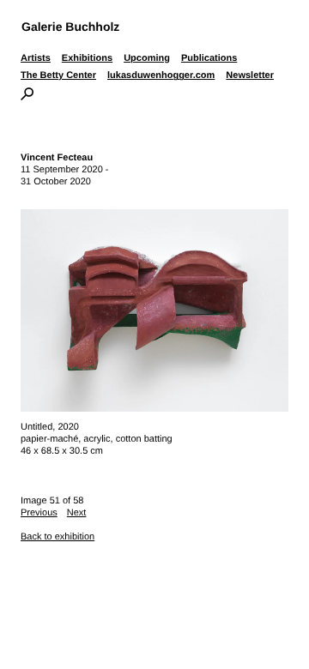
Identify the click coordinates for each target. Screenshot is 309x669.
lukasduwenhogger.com (161, 75)
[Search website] (27, 96)
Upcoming (147, 58)
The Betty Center (58, 75)
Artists (36, 58)
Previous (39, 513)
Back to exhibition (57, 537)
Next (77, 513)
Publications (209, 58)
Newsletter (250, 75)
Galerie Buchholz (70, 26)
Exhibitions (87, 58)
